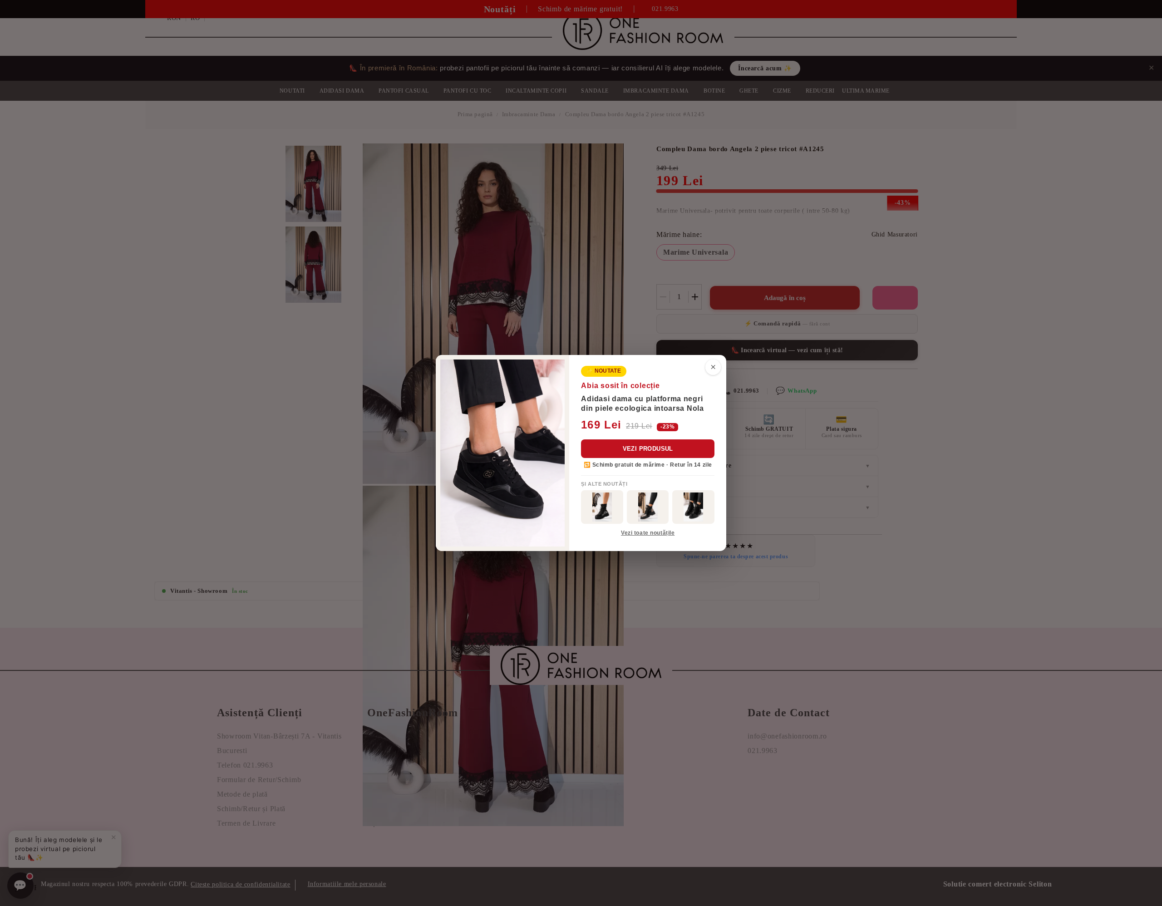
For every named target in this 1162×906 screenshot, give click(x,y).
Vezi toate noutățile (648, 533)
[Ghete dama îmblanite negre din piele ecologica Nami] (648, 507)
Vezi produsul (648, 448)
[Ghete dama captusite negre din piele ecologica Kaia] (602, 507)
